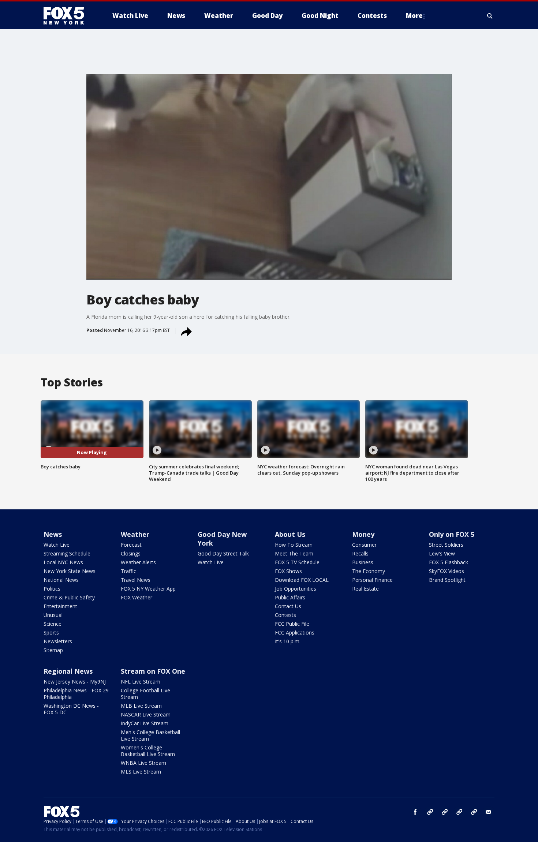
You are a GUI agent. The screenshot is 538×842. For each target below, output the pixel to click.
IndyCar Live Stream (144, 723)
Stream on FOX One (153, 671)
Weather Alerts (138, 562)
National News (61, 579)
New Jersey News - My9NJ (75, 681)
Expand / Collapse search (490, 15)
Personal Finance (372, 579)
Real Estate (365, 588)
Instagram (430, 812)
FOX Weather (136, 597)
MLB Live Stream (141, 705)
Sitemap (53, 650)
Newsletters (58, 641)
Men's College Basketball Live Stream (150, 735)
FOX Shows (288, 571)
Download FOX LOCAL (302, 579)
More (414, 15)
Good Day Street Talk (223, 553)
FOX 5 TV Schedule (297, 562)
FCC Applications (294, 632)
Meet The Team (294, 553)
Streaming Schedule (67, 553)
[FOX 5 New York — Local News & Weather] (68, 16)
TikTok (445, 812)
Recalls (360, 553)
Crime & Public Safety (69, 597)
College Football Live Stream (145, 693)
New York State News (70, 571)
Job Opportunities (295, 588)
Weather (135, 534)
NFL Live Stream (140, 681)
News (53, 534)
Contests (285, 614)
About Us (290, 534)
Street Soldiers (446, 544)
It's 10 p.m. (287, 641)
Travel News (135, 579)
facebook (415, 812)
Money (363, 534)
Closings (131, 553)
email (488, 812)
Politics (52, 588)
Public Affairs (290, 597)
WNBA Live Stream (143, 762)
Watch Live (57, 544)
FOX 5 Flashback (448, 562)
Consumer (364, 544)
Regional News (68, 671)
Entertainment (60, 606)
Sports (51, 632)
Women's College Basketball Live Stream (148, 750)
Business (362, 562)
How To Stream (294, 544)
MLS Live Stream (141, 771)
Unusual (53, 614)
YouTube (459, 812)
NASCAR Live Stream (146, 714)
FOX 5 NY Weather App (148, 588)
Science (52, 623)
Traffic (128, 571)
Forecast (131, 544)
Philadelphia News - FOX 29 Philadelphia (76, 693)
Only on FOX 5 (451, 534)
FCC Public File (292, 623)
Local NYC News (63, 562)
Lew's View (442, 553)
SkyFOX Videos (446, 571)
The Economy (368, 571)
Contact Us (288, 606)
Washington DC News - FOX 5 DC (71, 709)
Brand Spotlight (447, 579)
